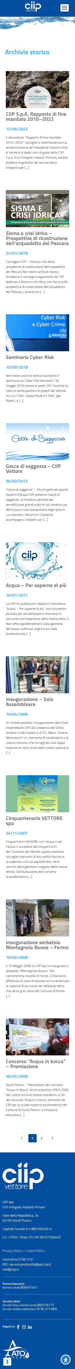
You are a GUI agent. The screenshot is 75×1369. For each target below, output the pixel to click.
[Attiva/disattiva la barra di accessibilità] (66, 1360)
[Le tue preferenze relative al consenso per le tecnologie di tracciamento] (7, 1362)
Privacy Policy (12, 1250)
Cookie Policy (35, 1250)
